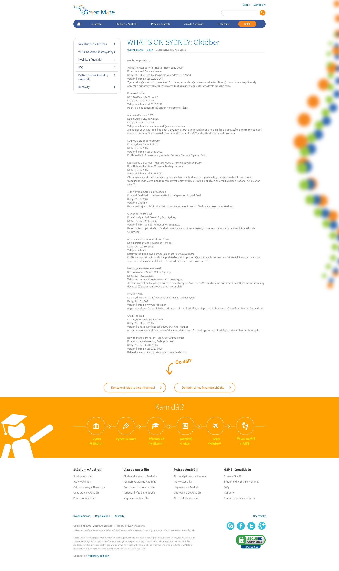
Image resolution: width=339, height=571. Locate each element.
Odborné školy (82, 487)
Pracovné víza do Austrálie (139, 487)
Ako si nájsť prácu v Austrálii (190, 476)
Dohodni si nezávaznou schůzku (203, 387)
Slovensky (259, 4)
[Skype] (230, 526)
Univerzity (99, 487)
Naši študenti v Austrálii (92, 44)
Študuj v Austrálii (83, 476)
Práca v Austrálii (160, 24)
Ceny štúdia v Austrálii (86, 492)
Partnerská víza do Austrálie (140, 481)
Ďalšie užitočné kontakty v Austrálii (93, 77)
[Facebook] (241, 526)
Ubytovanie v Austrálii (186, 487)
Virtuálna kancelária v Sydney (95, 52)
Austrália (96, 24)
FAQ (80, 67)
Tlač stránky (259, 516)
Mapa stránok (102, 516)
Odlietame (224, 24)
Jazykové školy (82, 481)
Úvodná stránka (135, 49)
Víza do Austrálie (193, 24)
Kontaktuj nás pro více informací (133, 387)
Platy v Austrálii (183, 481)
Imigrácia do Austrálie (136, 498)
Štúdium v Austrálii (126, 24)
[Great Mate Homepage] (94, 10)
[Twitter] (251, 526)
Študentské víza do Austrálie (140, 476)
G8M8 (247, 24)
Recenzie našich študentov (239, 498)
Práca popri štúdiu (84, 498)
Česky (246, 4)
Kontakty (84, 87)
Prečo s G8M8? (232, 476)
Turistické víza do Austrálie (139, 492)
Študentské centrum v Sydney (241, 481)
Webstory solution (98, 555)
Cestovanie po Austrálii (187, 492)
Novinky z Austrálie (89, 59)
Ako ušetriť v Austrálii (186, 498)
